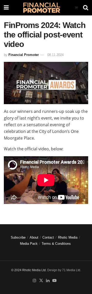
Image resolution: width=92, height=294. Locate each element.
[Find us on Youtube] (54, 280)
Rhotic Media (67, 237)
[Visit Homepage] (41, 8)
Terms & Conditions (56, 244)
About (34, 237)
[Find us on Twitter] (41, 280)
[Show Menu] (6, 7)
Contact (48, 237)
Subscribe (18, 237)
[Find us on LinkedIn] (48, 280)
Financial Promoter (23, 55)
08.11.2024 (55, 55)
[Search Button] (85, 7)
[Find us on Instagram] (34, 280)
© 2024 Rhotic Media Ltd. (29, 270)
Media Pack (29, 244)
